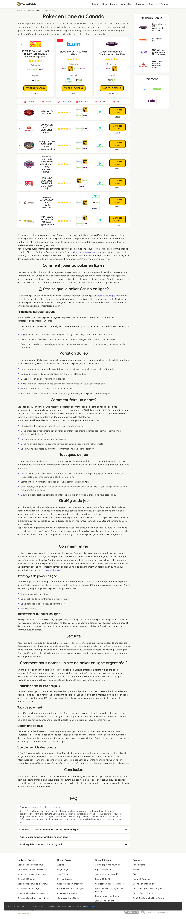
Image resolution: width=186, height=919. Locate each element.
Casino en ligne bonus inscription (32, 893)
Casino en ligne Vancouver (70, 883)
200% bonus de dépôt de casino (32, 869)
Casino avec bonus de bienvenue (32, 883)
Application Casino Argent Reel (109, 883)
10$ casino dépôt (103, 869)
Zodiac (60, 864)
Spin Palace (62, 874)
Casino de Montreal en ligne (70, 888)
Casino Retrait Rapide (143, 893)
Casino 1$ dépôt (102, 879)
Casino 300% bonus (26, 879)
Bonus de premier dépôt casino (32, 874)
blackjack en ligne (106, 295)
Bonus (152, 4)
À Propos (163, 4)
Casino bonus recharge (28, 888)
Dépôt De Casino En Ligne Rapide (148, 898)
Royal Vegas (63, 869)
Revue (73, 93)
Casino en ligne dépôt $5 (106, 874)
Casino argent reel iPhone (107, 896)
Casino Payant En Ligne (144, 883)
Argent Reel (126, 4)
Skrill (135, 874)
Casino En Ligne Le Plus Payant (148, 888)
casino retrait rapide (51, 570)
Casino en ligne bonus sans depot (33, 898)
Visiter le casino (73, 88)
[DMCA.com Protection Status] (131, 912)
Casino (20, 10)
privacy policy (91, 906)
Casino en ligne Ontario (68, 893)
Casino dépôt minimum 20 (107, 864)
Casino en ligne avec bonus (30, 864)
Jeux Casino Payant (33, 10)
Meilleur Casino (64, 879)
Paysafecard (139, 864)
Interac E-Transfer (141, 879)
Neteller (136, 869)
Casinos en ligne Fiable (68, 898)
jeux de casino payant (85, 252)
